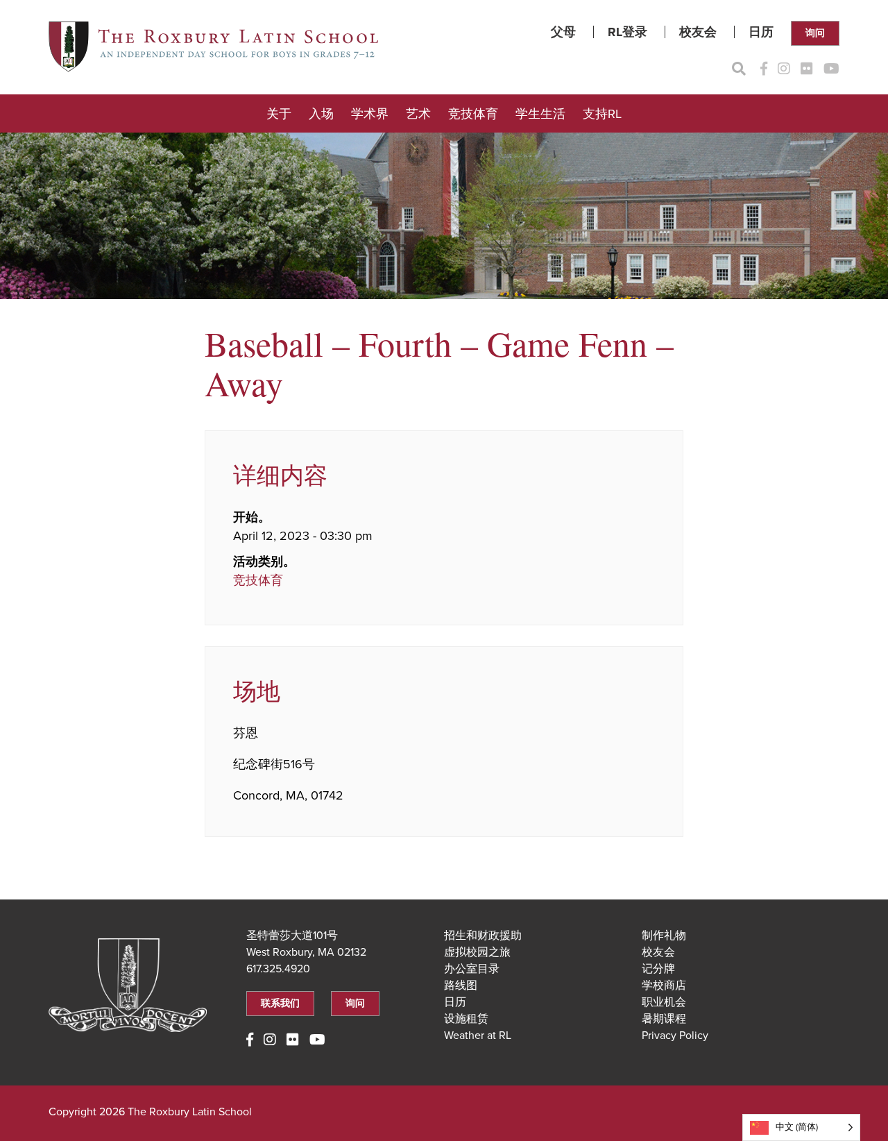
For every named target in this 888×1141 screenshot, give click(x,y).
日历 (761, 32)
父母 (563, 32)
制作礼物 (664, 936)
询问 (815, 33)
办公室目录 (472, 969)
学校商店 (664, 985)
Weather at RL (477, 1035)
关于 (278, 114)
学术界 (369, 114)
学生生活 (540, 114)
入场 (321, 114)
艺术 (418, 114)
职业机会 (664, 1002)
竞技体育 (473, 114)
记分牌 (658, 969)
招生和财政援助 (483, 936)
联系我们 (280, 1003)
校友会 (698, 32)
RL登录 (627, 32)
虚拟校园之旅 (477, 952)
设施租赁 (466, 1019)
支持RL (602, 114)
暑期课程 (664, 1019)
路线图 (460, 985)
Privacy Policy (675, 1035)
